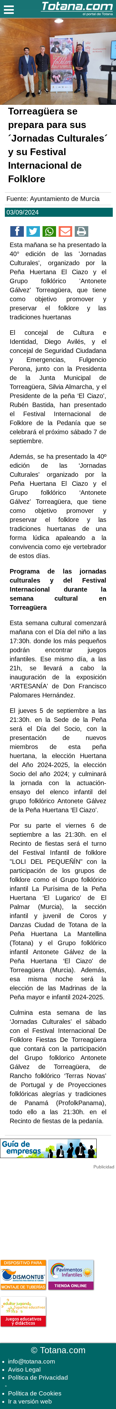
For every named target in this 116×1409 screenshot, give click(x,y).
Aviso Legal (24, 1369)
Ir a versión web (30, 1401)
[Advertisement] (48, 1211)
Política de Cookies (35, 1393)
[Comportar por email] (65, 232)
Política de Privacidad (38, 1377)
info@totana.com (31, 1361)
